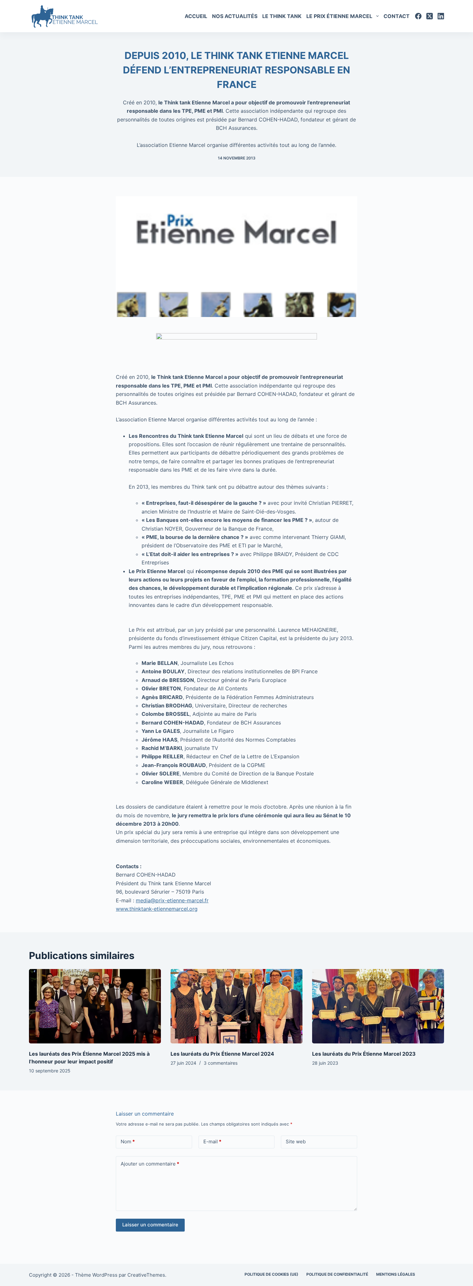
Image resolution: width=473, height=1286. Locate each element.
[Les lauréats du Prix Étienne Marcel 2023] (378, 1006)
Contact (397, 16)
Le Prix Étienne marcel (339, 16)
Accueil (196, 16)
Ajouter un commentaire (150, 1164)
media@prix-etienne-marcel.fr (172, 900)
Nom (128, 1141)
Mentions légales (395, 1274)
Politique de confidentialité (337, 1274)
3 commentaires (220, 1063)
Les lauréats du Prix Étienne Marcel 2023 (364, 1054)
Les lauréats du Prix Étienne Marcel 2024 (222, 1054)
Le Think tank (281, 16)
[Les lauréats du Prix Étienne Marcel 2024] (236, 1006)
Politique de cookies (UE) (271, 1274)
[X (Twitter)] (429, 16)
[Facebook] (418, 16)
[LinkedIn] (441, 16)
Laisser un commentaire (150, 1225)
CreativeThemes (146, 1275)
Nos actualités (234, 16)
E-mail (212, 1141)
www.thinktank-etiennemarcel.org (157, 909)
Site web (296, 1141)
